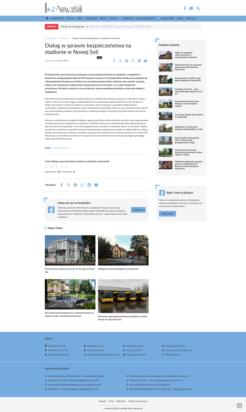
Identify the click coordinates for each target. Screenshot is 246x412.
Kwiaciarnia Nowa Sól (175, 346)
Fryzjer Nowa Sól (133, 350)
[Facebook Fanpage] (184, 8)
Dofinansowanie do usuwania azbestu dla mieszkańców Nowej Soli (188, 67)
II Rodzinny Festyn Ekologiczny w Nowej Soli (118, 269)
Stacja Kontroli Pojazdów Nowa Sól (103, 355)
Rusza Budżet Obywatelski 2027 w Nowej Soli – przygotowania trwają (187, 140)
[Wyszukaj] (198, 8)
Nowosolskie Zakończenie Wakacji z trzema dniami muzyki (187, 103)
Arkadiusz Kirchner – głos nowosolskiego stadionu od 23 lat (188, 91)
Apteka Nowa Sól (95, 346)
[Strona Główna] (47, 18)
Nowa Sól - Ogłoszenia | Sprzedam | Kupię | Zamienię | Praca (120, 27)
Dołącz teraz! (167, 214)
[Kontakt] (191, 8)
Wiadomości (57, 18)
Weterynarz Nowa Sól (58, 350)
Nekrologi (128, 18)
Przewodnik (167, 18)
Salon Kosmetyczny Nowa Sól (178, 350)
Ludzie (180, 18)
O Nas (111, 401)
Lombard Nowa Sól (134, 346)
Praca (103, 18)
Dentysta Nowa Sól (56, 346)
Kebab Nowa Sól (172, 355)
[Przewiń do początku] (239, 405)
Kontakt (102, 401)
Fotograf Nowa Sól (95, 350)
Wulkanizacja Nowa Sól (58, 355)
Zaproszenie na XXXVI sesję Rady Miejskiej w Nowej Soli (188, 79)
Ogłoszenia (91, 18)
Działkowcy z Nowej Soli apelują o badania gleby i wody (189, 128)
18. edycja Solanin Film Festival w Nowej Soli (189, 116)
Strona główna (50, 38)
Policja (70, 18)
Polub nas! (138, 210)
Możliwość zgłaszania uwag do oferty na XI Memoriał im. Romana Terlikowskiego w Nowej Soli (188, 165)
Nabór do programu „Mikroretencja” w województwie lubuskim (186, 55)
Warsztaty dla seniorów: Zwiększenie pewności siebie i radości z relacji (189, 152)
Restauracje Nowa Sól (136, 355)
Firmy (80, 18)
